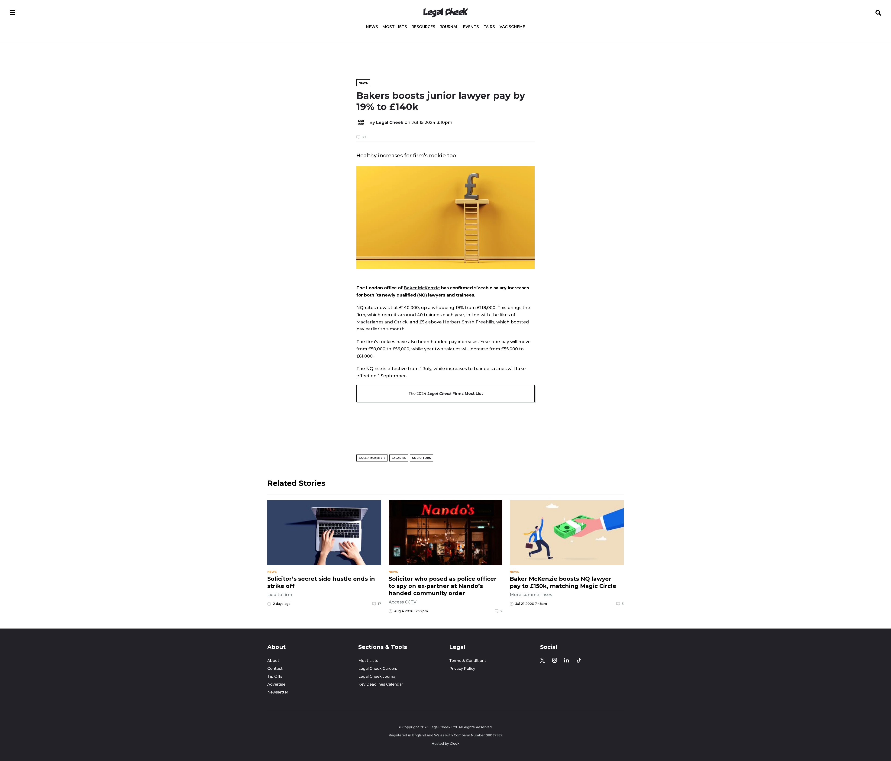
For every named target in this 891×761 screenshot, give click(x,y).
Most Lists (395, 27)
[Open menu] (12, 12)
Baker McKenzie (422, 287)
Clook (454, 744)
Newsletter (277, 692)
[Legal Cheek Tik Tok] (578, 660)
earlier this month (385, 329)
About (273, 660)
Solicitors (421, 458)
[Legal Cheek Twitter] (542, 660)
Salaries (398, 458)
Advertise (276, 684)
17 (379, 604)
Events (471, 27)
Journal (449, 27)
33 (364, 137)
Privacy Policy (462, 668)
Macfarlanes (369, 322)
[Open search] (878, 12)
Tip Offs (274, 676)
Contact (275, 668)
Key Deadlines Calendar (380, 684)
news (272, 572)
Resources (423, 27)
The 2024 (445, 393)
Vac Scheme (512, 27)
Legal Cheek (390, 122)
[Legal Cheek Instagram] (554, 660)
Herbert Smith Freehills (468, 322)
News (372, 27)
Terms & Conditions (468, 660)
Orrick (401, 322)
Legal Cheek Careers (377, 668)
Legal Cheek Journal (377, 676)
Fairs (489, 27)
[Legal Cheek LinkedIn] (566, 660)
